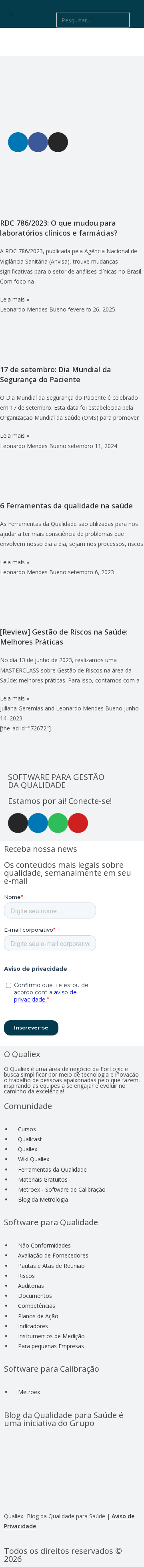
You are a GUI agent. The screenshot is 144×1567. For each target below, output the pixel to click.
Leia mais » (14, 299)
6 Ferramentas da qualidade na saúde (66, 505)
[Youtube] (78, 823)
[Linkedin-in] (38, 823)
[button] (11, 14)
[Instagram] (18, 823)
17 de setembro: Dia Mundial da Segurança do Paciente (55, 374)
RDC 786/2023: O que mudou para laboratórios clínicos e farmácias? (59, 228)
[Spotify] (58, 823)
